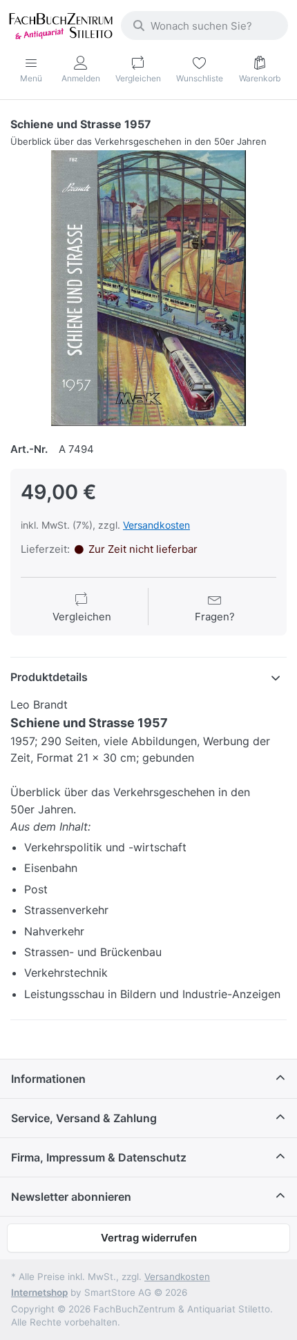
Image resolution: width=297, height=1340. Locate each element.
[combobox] (204, 25)
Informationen (48, 1079)
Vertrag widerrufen (149, 1237)
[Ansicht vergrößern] (148, 288)
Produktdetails (49, 677)
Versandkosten (156, 525)
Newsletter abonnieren (71, 1197)
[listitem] (148, 288)
